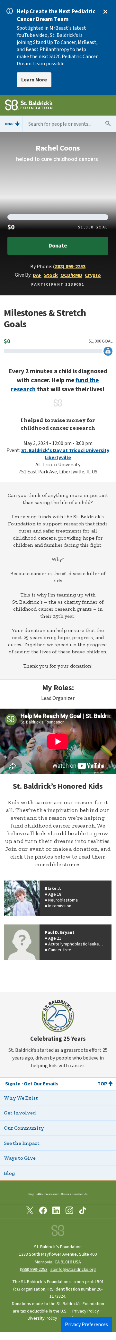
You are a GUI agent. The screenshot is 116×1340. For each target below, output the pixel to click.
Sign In (13, 1083)
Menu (9, 124)
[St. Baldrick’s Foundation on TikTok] (82, 1212)
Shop (31, 1194)
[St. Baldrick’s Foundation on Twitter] (30, 1212)
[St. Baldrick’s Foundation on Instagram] (69, 1212)
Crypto (93, 275)
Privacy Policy (85, 1311)
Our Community (24, 1128)
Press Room (51, 1194)
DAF (37, 275)
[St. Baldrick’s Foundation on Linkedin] (56, 1212)
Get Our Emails (41, 1083)
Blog (9, 1173)
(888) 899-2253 (69, 266)
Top (102, 1083)
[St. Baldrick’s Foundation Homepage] (28, 106)
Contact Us (80, 1194)
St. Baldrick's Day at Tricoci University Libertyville (65, 454)
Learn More (34, 79)
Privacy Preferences (86, 1324)
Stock (51, 275)
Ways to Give (20, 1158)
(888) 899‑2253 (34, 1269)
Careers (66, 1194)
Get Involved (20, 1113)
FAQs (39, 1194)
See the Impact (22, 1143)
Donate (58, 246)
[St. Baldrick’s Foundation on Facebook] (43, 1212)
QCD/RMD (71, 275)
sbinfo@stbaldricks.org (73, 1269)
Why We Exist (21, 1098)
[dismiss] (105, 12)
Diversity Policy (42, 1318)
